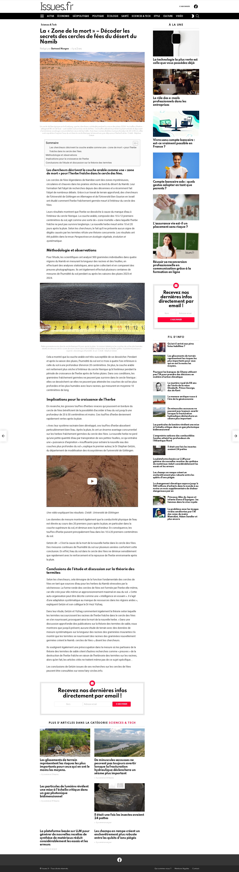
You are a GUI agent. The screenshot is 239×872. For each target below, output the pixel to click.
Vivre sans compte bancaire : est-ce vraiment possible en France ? (174, 143)
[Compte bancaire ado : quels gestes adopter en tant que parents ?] (176, 166)
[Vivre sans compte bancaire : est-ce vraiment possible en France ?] (176, 124)
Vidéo (179, 16)
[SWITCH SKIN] (192, 16)
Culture (168, 16)
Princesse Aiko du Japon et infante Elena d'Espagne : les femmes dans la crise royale (182, 499)
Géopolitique (81, 16)
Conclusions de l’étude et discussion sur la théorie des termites (79, 162)
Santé (124, 16)
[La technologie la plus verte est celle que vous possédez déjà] (176, 44)
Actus (50, 16)
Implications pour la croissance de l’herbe (67, 158)
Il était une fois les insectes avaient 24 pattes (181, 448)
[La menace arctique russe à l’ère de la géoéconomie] (159, 400)
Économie (63, 16)
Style (157, 16)
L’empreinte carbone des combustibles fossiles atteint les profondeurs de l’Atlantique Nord (173, 438)
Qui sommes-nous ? (162, 869)
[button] (134, 143)
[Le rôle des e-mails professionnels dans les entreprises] (176, 82)
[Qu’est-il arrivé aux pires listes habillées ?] (159, 347)
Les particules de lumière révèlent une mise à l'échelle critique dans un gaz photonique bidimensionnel (176, 427)
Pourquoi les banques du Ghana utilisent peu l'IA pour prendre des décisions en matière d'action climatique (175, 374)
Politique (98, 16)
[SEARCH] (197, 16)
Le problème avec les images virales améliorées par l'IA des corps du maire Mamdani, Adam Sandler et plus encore (183, 514)
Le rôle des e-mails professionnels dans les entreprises (169, 101)
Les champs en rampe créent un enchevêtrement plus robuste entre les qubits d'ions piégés (117, 834)
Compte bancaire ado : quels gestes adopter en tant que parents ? (174, 185)
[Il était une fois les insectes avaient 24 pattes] (119, 797)
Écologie (112, 16)
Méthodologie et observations (61, 155)
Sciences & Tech (141, 16)
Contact (195, 869)
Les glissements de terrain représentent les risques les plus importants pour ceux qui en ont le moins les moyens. (182, 361)
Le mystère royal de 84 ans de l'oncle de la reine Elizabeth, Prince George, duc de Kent (181, 387)
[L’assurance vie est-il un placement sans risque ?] (176, 207)
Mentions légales (182, 869)
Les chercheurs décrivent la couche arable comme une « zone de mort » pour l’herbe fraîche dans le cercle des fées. (93, 149)
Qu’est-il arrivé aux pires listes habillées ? (180, 345)
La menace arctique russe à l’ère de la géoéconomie (182, 397)
